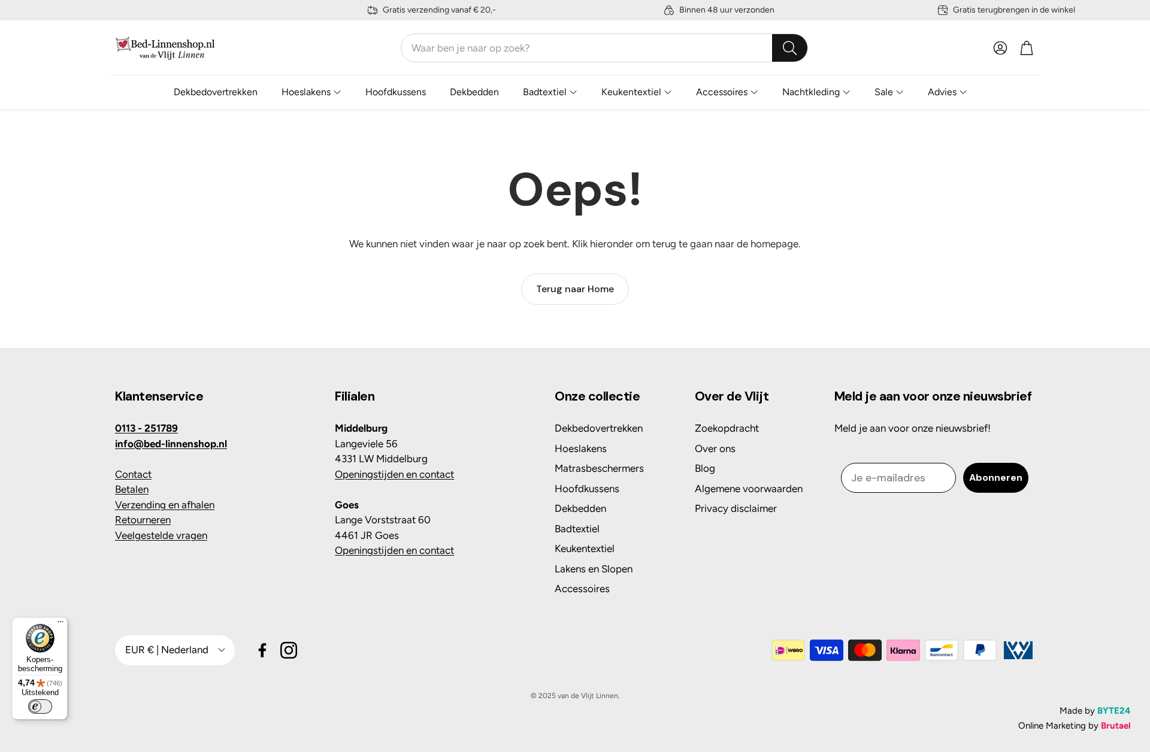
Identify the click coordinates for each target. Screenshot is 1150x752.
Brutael (1116, 725)
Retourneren (143, 520)
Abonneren (995, 477)
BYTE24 (1114, 710)
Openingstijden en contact (394, 474)
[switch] (40, 706)
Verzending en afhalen (164, 505)
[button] (604, 48)
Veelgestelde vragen (161, 535)
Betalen (132, 489)
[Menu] (60, 624)
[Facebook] (262, 650)
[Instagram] (288, 650)
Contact (133, 474)
